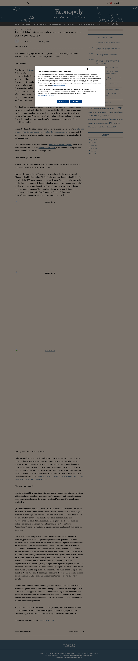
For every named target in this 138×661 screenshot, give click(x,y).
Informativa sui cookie (58, 85)
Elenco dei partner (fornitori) (46, 95)
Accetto (75, 101)
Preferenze (62, 101)
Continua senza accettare (95, 69)
